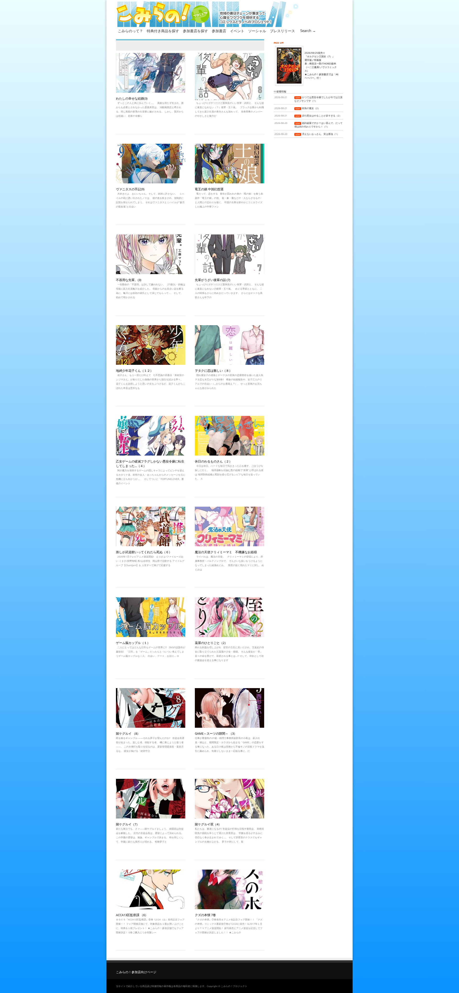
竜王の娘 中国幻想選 (209, 189)
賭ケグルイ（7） (127, 824)
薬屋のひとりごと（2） (211, 643)
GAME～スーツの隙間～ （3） (216, 733)
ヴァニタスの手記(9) (130, 189)
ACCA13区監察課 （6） (132, 915)
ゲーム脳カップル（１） (133, 643)
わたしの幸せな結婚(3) (132, 98)
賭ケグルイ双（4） (208, 824)
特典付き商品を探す (163, 30)
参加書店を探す (195, 30)
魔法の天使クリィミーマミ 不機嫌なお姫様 (226, 552)
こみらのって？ (130, 30)
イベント (237, 30)
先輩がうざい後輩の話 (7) (212, 280)
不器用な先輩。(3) (128, 280)
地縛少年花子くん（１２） (134, 370)
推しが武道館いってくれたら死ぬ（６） (144, 552)
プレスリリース (282, 30)
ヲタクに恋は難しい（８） (213, 370)
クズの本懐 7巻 (205, 915)
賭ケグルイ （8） (128, 733)
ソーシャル (257, 30)
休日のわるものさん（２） (213, 461)
